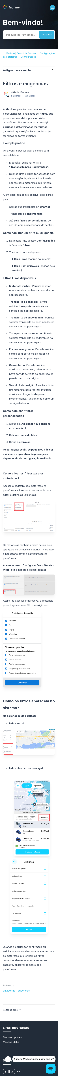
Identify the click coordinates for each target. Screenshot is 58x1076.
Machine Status (11, 1041)
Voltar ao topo (10, 1009)
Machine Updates (12, 1037)
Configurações (28, 56)
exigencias (24, 990)
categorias (9, 990)
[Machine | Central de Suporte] (11, 8)
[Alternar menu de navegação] (52, 8)
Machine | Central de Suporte (21, 53)
